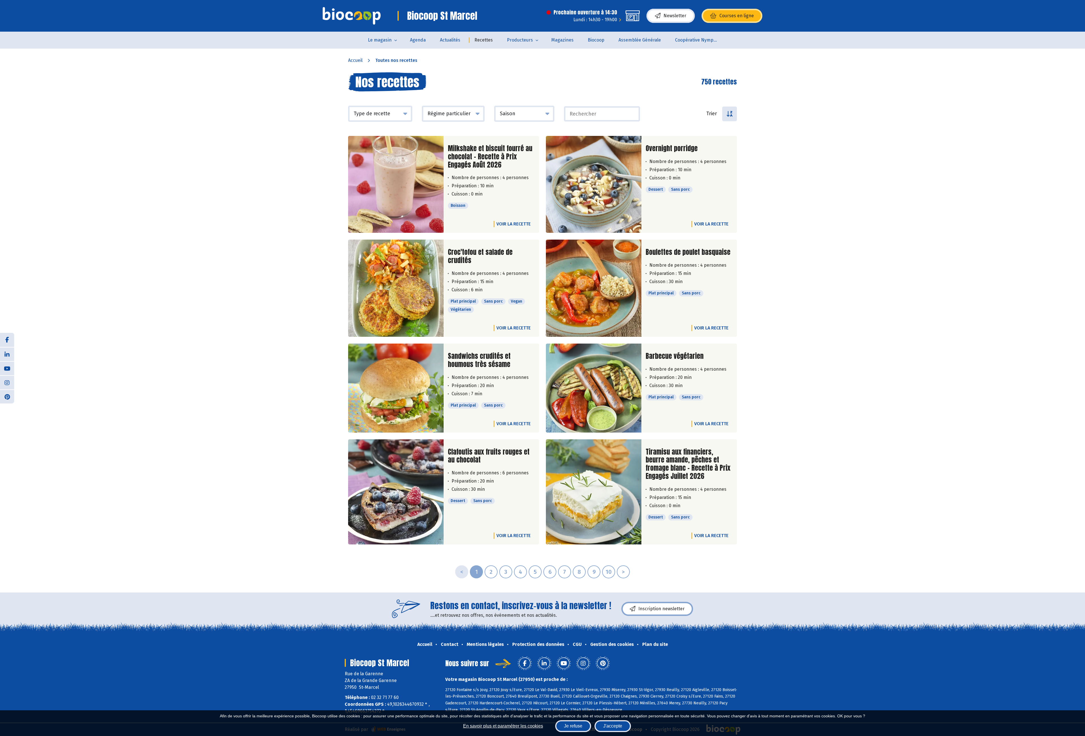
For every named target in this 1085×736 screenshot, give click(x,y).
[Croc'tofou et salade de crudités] (396, 288)
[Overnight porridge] (593, 184)
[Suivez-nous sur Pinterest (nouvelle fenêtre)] (7, 396)
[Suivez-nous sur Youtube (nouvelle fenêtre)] (7, 368)
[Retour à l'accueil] (352, 16)
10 (609, 571)
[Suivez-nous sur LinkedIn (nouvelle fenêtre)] (7, 354)
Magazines (562, 40)
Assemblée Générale (640, 40)
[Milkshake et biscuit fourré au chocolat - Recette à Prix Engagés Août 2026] (396, 184)
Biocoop (596, 40)
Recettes (483, 40)
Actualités (450, 40)
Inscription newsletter (661, 608)
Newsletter (674, 15)
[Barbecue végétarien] (593, 388)
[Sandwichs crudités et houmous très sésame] (396, 388)
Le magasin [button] (380, 40)
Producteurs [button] (520, 40)
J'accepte (612, 726)
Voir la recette (513, 224)
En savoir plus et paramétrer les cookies (503, 726)
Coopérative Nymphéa (698, 40)
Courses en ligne (736, 15)
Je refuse (573, 726)
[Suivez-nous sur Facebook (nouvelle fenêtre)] (7, 340)
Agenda (418, 40)
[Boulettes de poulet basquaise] (593, 288)
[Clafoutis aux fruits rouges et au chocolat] (396, 491)
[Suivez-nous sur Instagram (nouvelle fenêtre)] (7, 382)
